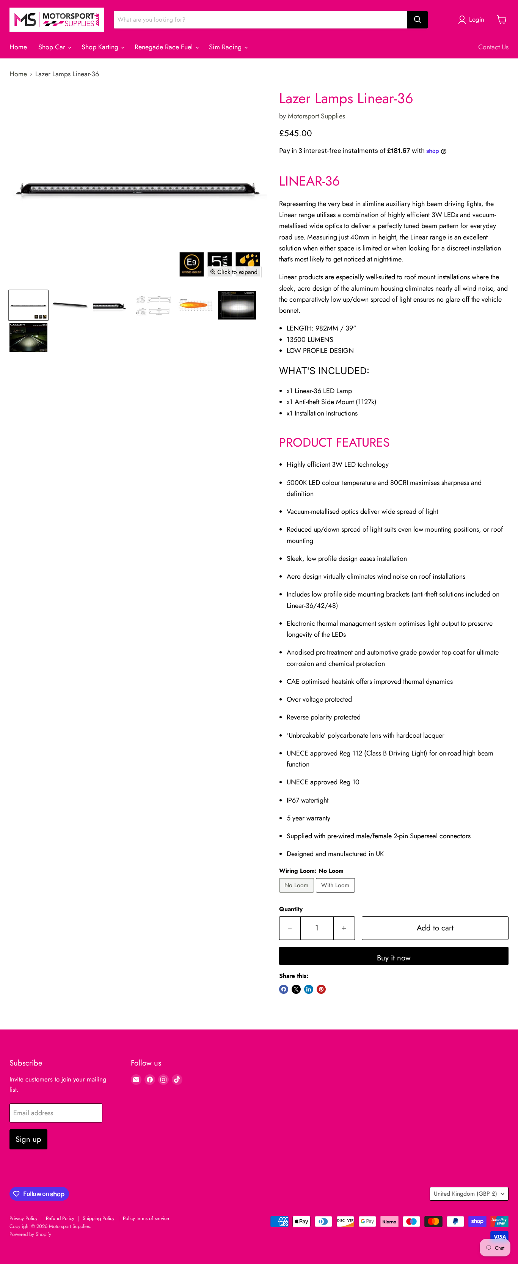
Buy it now (394, 957)
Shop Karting (101, 47)
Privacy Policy (23, 1218)
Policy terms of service (146, 1218)
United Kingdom (465, 1193)
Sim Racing (226, 47)
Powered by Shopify (30, 1234)
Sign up (28, 1139)
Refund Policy (60, 1218)
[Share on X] (296, 989)
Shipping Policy (99, 1218)
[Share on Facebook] (283, 989)
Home (18, 47)
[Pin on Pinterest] (321, 989)
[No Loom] (297, 894)
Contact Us (493, 47)
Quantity (291, 909)
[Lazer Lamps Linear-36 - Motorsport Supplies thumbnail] (28, 305)
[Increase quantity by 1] (344, 928)
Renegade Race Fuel (165, 47)
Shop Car (52, 47)
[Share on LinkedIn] (308, 989)
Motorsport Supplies (316, 116)
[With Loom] (336, 894)
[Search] (417, 19)
